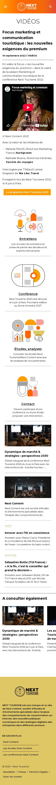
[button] (5, 7)
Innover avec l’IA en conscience (27, 533)
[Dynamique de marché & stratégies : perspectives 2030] (28, 435)
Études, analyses (28, 349)
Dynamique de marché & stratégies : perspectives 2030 (20, 634)
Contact (28, 404)
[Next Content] (28, 487)
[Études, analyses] (28, 330)
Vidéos (32, 55)
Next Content (14, 503)
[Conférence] (28, 275)
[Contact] (28, 385)
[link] (10, 741)
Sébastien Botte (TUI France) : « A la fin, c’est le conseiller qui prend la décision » (26, 566)
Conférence (28, 294)
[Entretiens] (28, 220)
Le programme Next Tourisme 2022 (27, 192)
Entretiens (28, 239)
